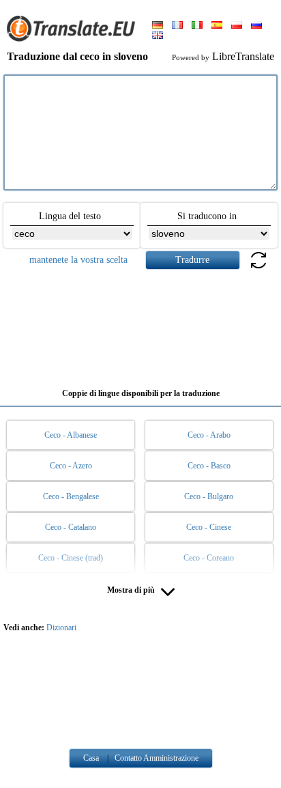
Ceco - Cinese (208, 527)
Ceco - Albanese (70, 435)
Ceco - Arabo (209, 435)
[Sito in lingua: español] (216, 26)
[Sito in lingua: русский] (256, 26)
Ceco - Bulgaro (208, 496)
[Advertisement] (140, 324)
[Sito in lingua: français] (177, 26)
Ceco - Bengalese (71, 496)
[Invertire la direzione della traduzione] (258, 268)
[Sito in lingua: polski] (236, 26)
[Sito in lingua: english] (157, 36)
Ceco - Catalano (70, 527)
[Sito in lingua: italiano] (197, 26)
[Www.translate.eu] (75, 39)
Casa (91, 758)
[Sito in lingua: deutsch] (157, 26)
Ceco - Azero (71, 465)
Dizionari (61, 627)
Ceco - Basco (209, 465)
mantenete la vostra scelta (78, 260)
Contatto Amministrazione (156, 758)
